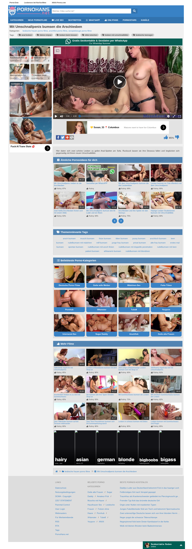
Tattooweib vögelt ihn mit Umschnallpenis (63, 369)
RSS (57, 521)
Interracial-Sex (69, 334)
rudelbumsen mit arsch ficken (101, 247)
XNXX (101, 521)
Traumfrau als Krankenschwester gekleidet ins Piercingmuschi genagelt (150, 496)
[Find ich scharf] (165, 138)
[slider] (66, 107)
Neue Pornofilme (37, 20)
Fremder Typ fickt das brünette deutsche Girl (140, 500)
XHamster (101, 309)
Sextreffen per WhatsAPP (96, 183)
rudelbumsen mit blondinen (138, 251)
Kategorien (16, 20)
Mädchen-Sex (133, 285)
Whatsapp (94, 20)
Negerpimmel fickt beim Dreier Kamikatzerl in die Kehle (144, 521)
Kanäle (145, 20)
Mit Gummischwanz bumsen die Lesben (133, 395)
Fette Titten (166, 285)
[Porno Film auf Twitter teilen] (62, 137)
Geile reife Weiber (101, 285)
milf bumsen (101, 243)
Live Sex (59, 20)
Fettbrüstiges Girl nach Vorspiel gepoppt (138, 492)
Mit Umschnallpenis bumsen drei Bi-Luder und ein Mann (101, 212)
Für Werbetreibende (64, 517)
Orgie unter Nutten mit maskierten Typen (138, 505)
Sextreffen (74, 20)
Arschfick (133, 334)
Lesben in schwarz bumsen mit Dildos (132, 422)
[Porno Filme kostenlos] (29, 16)
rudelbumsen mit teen (167, 247)
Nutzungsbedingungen (65, 492)
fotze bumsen (105, 238)
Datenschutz (60, 488)
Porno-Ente (14, 3)
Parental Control (62, 505)
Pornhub (69, 309)
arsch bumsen (69, 238)
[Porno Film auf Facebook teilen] (58, 137)
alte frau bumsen (158, 243)
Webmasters (60, 513)
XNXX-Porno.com (59, 3)
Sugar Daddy (101, 334)
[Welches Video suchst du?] (134, 11)
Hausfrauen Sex (95, 505)
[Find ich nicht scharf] (177, 138)
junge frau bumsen (120, 243)
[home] (57, 471)
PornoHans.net (62, 534)
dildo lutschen (90, 35)
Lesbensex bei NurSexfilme (35, 3)
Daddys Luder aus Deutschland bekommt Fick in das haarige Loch (149, 488)
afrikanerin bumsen (112, 251)
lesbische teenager (144, 35)
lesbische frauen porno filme (35, 31)
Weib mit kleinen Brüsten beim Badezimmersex (141, 526)
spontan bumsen (75, 247)
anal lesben (26, 35)
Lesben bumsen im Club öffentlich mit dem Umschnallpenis (166, 184)
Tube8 (134, 309)
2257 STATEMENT (63, 500)
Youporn (166, 309)
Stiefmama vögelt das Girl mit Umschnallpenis (162, 369)
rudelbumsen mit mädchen (80, 243)
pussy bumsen (138, 238)
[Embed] (71, 137)
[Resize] (174, 116)
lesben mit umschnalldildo (116, 35)
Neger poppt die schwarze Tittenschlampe (138, 517)
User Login (60, 509)
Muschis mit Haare (96, 500)
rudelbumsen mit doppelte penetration (136, 247)
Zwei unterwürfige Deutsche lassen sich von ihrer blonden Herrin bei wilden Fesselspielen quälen (150, 513)
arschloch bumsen (158, 238)
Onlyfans (112, 20)
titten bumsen (122, 238)
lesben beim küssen (68, 35)
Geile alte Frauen (166, 334)
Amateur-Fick (103, 496)
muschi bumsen (87, 238)
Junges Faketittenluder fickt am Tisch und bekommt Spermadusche (150, 509)
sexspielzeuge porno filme (80, 31)
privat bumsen (139, 243)
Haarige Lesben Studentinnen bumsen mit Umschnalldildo (163, 212)
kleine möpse (45, 35)
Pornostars (129, 20)
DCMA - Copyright (63, 496)
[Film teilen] (67, 137)
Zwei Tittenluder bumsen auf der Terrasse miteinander (66, 423)
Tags (57, 530)
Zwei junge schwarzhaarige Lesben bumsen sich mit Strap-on (132, 369)
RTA (57, 526)
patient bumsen (92, 251)
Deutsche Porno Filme (69, 285)
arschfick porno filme (58, 31)
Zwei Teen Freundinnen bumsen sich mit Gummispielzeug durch (100, 423)
